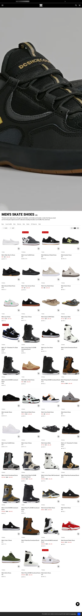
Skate (27, 224)
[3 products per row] (71, 228)
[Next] (65, 1)
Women (19, 224)
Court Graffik (8, 224)
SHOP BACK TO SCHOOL (46, 1)
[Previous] (17, 1)
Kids (24, 224)
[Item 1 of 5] (11, 241)
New (3, 224)
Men (14, 224)
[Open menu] (2, 5)
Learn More (73, 614)
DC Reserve (34, 224)
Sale (39, 224)
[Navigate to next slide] (39, 250)
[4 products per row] (74, 228)
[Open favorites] (78, 604)
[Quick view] (18, 248)
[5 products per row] (77, 228)
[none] (11, 250)
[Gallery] (11, 241)
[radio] (4, 250)
